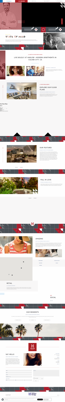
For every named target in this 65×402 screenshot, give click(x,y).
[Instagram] (52, 300)
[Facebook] (50, 300)
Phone (7, 374)
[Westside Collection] (1, 1)
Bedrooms (7, 376)
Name (6, 370)
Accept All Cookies (40, 399)
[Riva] (34, 1)
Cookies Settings (46, 399)
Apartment (16, 167)
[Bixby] (46, 1)
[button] (21, 268)
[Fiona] (59, 1)
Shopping (40, 265)
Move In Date (7, 378)
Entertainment (41, 260)
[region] (27, 399)
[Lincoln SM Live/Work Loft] (9, 1)
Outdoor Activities (57, 260)
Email (7, 372)
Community (21, 167)
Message (35, 370)
